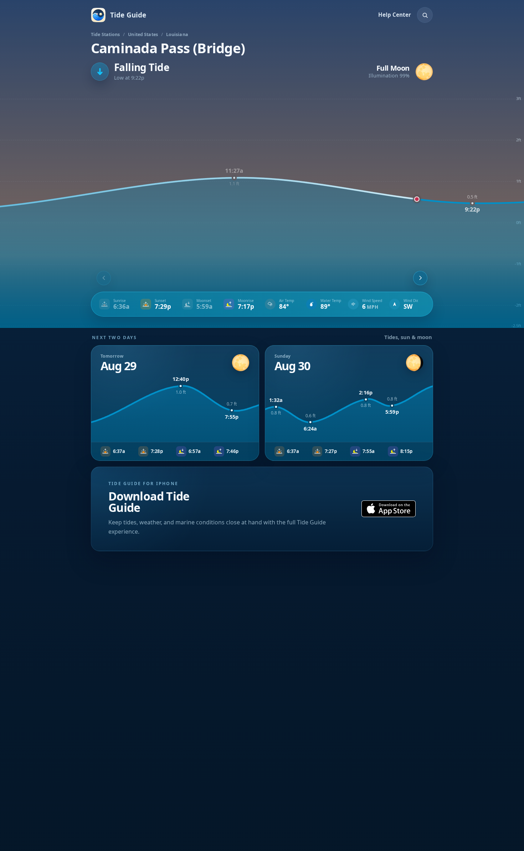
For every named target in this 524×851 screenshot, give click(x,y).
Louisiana (177, 34)
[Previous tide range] (104, 278)
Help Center (394, 14)
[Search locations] (425, 15)
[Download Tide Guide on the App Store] (388, 508)
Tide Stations (105, 34)
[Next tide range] (420, 278)
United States (143, 34)
